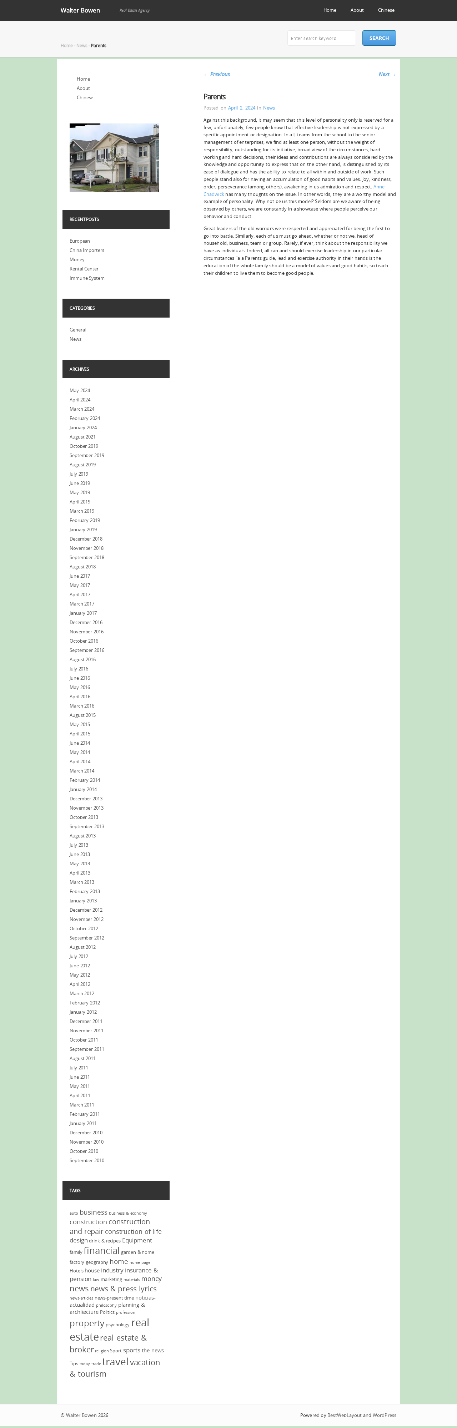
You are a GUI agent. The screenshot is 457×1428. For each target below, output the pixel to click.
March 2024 (82, 409)
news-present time (114, 1298)
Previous (217, 73)
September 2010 (87, 1160)
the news (153, 1350)
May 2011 (80, 1086)
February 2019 (85, 520)
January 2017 (83, 613)
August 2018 (83, 566)
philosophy (106, 1305)
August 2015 (83, 715)
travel (115, 1361)
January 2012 (83, 1012)
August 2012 (83, 947)
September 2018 (87, 557)
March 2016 (82, 706)
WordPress (384, 1415)
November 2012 (87, 919)
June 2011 (80, 1077)
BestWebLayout (344, 1415)
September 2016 (87, 650)
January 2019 (83, 529)
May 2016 (80, 687)
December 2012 (86, 910)
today (85, 1363)
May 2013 (80, 863)
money (151, 1278)
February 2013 (85, 891)
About (357, 10)
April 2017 (80, 594)
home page (140, 1262)
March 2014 (82, 771)
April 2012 (80, 984)
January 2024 (83, 427)
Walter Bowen (80, 10)
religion (102, 1350)
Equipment (137, 1240)
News (81, 45)
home (119, 1261)
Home (330, 10)
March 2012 (82, 993)
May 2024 (80, 390)
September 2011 (87, 1049)
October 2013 (84, 817)
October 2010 (84, 1151)
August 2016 (83, 659)
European (80, 241)
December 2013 (86, 798)
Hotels (76, 1270)
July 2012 (79, 956)
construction (88, 1221)
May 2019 (80, 492)
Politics (107, 1312)
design (78, 1240)
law (96, 1279)
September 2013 (87, 826)
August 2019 (83, 464)
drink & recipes (105, 1240)
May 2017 (80, 585)
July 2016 (79, 668)
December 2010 (86, 1132)
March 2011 (82, 1105)
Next (387, 73)
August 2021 (83, 437)
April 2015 (80, 733)
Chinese (386, 10)
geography (97, 1262)
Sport (116, 1350)
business (93, 1212)
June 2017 (80, 576)
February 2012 (85, 1002)
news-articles (81, 1298)
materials (132, 1279)
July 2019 (79, 474)
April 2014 (80, 761)
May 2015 (80, 724)
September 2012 (87, 938)
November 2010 (87, 1142)
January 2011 (83, 1123)
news (79, 1288)
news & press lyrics (123, 1288)
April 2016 (80, 696)
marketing (111, 1279)
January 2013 (83, 900)
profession (125, 1312)
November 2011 (87, 1030)
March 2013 (82, 882)
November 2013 (87, 808)
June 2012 (80, 965)
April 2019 (80, 501)
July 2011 (79, 1067)
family (76, 1252)
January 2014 (83, 789)
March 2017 (82, 604)
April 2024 (80, 399)
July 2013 (79, 845)
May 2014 (80, 752)
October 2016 (84, 641)
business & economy (128, 1213)
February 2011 (85, 1114)
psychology (118, 1324)
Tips (74, 1363)
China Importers (87, 250)
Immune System (87, 278)
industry (112, 1270)
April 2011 (80, 1095)
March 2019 (82, 511)
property (87, 1323)
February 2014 (85, 780)
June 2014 (80, 743)
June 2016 (80, 678)
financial (102, 1250)
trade (96, 1363)
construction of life (133, 1231)
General (78, 329)
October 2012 (84, 928)
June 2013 (80, 854)
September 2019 (87, 455)
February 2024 (85, 418)
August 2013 (83, 835)
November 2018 (87, 548)
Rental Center (84, 268)
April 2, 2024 (241, 108)
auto (74, 1213)
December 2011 (86, 1021)
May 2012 (80, 975)
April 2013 (80, 873)
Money (77, 259)
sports (131, 1350)
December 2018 (86, 539)
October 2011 (84, 1040)
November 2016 (87, 631)
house (92, 1270)
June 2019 (80, 483)
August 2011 (83, 1058)
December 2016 (86, 622)
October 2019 (84, 446)
